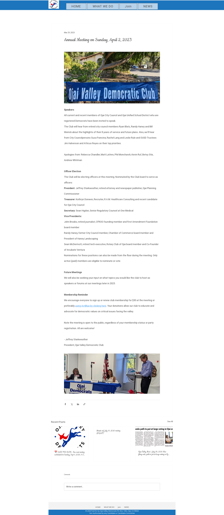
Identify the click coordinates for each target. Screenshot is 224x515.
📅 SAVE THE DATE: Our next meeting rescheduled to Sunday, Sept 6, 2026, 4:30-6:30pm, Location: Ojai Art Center (69, 453)
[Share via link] (84, 404)
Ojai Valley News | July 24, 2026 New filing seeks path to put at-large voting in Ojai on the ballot (153, 453)
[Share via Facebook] (65, 404)
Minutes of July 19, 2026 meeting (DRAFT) (108, 432)
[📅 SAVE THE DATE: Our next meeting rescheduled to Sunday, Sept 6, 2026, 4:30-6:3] (70, 436)
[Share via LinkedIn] (78, 404)
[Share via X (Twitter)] (71, 404)
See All (170, 421)
